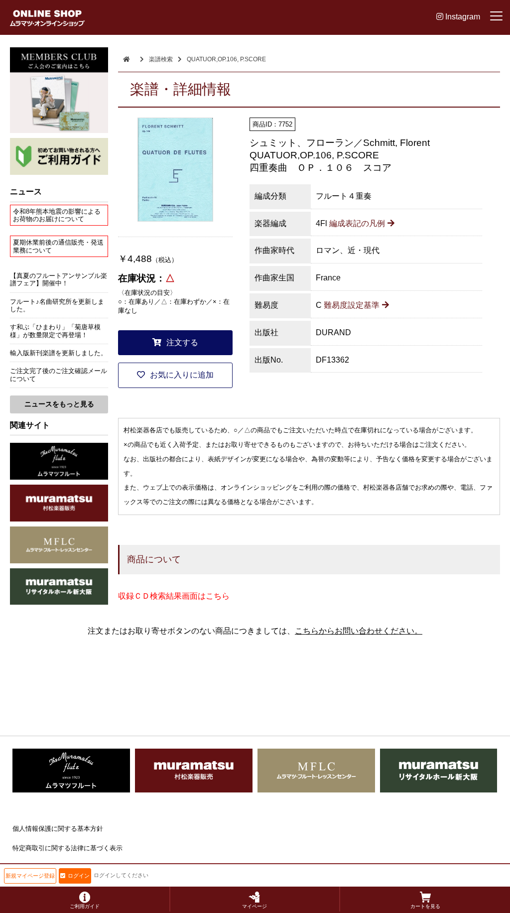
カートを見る (425, 906)
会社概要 (25, 867)
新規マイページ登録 (30, 876)
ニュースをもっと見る (59, 404)
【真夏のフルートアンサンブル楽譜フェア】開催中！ (58, 279)
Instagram (461, 16)
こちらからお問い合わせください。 (358, 631)
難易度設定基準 (352, 305)
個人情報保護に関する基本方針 (57, 828)
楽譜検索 (161, 59)
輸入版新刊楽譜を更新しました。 (58, 353)
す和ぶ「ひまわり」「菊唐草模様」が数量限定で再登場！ (55, 330)
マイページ (254, 906)
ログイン (79, 876)
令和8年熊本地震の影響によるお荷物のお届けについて (57, 215)
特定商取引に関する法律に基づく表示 (67, 848)
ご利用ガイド (85, 906)
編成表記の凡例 (357, 223)
